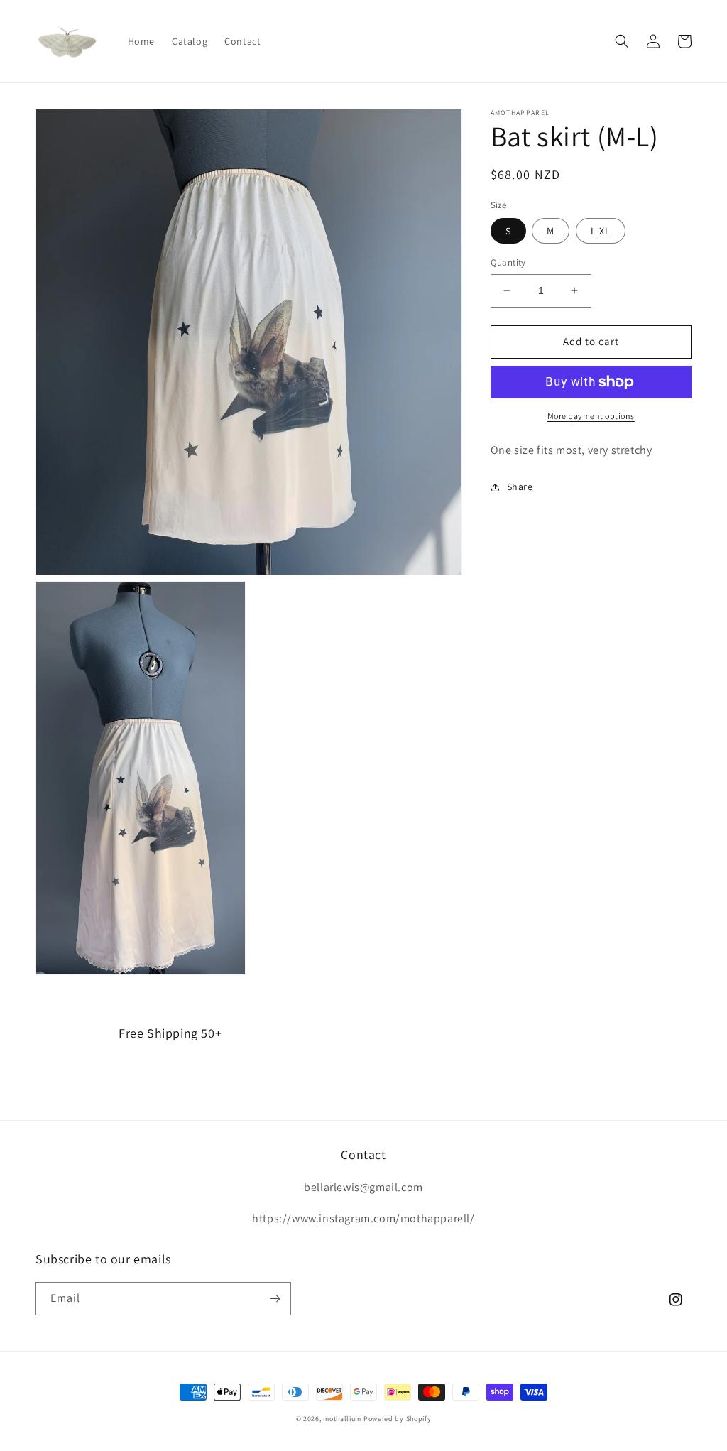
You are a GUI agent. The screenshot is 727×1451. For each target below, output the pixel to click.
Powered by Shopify (398, 1418)
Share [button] (520, 486)
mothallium (342, 1418)
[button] (622, 41)
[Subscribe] (274, 1298)
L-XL (601, 230)
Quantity (508, 262)
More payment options (591, 416)
